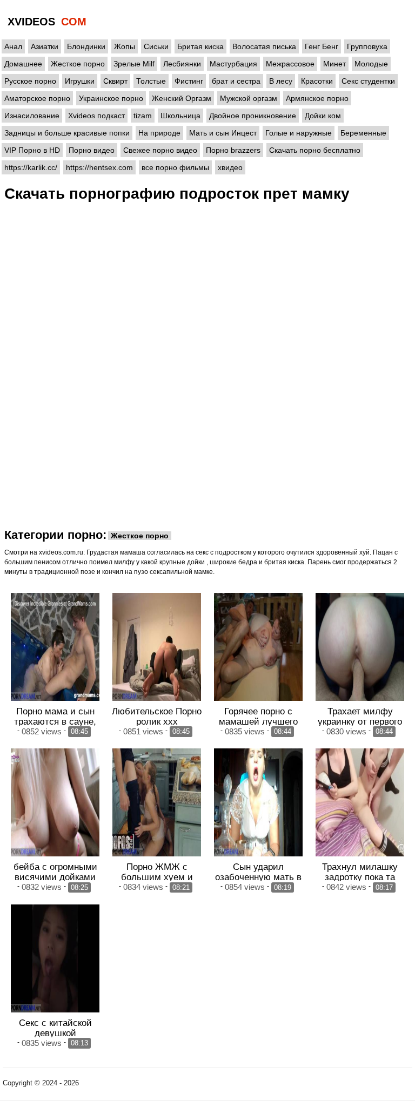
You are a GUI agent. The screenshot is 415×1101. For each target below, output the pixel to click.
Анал (13, 46)
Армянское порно (317, 98)
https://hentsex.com (99, 167)
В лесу (280, 81)
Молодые (371, 63)
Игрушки (80, 81)
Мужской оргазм (248, 98)
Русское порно (30, 81)
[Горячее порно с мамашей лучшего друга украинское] (258, 647)
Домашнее (23, 63)
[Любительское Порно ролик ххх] (156, 647)
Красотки (317, 81)
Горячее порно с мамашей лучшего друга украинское (258, 721)
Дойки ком (323, 115)
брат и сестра (236, 81)
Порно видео (92, 150)
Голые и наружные (298, 133)
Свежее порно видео (160, 150)
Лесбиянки (182, 63)
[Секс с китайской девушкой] (55, 958)
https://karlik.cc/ (30, 167)
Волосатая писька (264, 46)
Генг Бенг (321, 46)
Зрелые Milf (134, 63)
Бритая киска (200, 46)
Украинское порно (111, 98)
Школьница (180, 115)
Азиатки (44, 46)
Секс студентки (368, 81)
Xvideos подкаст (96, 115)
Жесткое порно (78, 63)
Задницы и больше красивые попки (67, 133)
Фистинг (189, 81)
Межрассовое (290, 63)
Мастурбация (233, 63)
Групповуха (367, 46)
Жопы (124, 46)
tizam (142, 115)
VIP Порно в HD (32, 150)
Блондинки (86, 46)
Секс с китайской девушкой (55, 1028)
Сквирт (115, 81)
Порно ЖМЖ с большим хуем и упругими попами (157, 877)
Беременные (363, 133)
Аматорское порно (37, 98)
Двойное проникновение (252, 115)
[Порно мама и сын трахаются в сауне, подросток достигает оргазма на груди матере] (55, 647)
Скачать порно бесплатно (314, 150)
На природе (159, 133)
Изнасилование (31, 115)
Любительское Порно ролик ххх (157, 716)
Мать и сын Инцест (223, 133)
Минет (334, 63)
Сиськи (156, 46)
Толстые (151, 81)
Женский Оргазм (181, 98)
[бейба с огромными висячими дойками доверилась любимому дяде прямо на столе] (55, 802)
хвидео (230, 167)
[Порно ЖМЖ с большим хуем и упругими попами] (156, 802)
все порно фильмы (175, 167)
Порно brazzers (233, 150)
